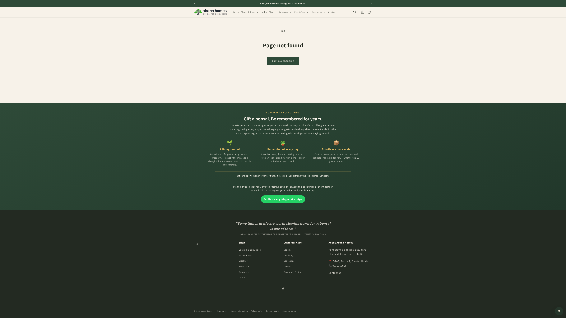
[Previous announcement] (194, 3)
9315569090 (340, 265)
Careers (288, 266)
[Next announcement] (371, 3)
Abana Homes (206, 311)
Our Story (288, 255)
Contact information (239, 311)
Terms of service (272, 311)
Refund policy (257, 311)
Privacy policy (221, 311)
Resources (244, 271)
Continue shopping (283, 60)
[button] (245, 12)
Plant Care (244, 266)
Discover (243, 260)
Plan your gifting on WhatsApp (285, 199)
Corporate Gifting (292, 271)
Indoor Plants (246, 255)
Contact (243, 277)
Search (287, 249)
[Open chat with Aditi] (559, 311)
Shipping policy (289, 311)
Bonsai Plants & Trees (250, 249)
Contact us (289, 260)
